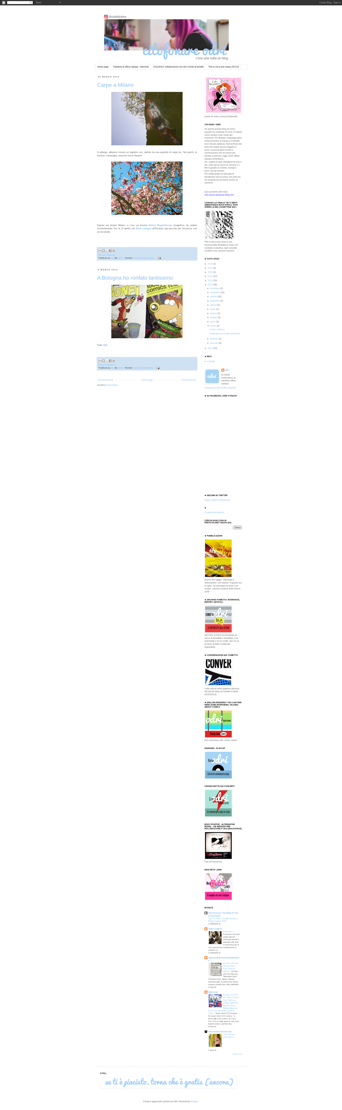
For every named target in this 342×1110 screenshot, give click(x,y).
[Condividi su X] (107, 250)
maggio (214, 317)
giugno (213, 313)
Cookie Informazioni (214, 512)
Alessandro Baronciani (220, 1031)
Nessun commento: (107, 255)
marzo (213, 326)
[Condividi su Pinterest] (113, 250)
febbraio (214, 339)
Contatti (211, 361)
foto (141, 258)
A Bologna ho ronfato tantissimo (135, 278)
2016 (210, 268)
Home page (103, 67)
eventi (136, 258)
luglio (213, 309)
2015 (210, 272)
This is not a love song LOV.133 (223, 67)
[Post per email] (159, 258)
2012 (210, 284)
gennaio (214, 343)
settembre (215, 301)
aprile (213, 321)
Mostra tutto (237, 1054)
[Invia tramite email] (100, 250)
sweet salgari (215, 929)
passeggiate (149, 258)
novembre (215, 292)
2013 (210, 280)
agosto (213, 305)
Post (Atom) (112, 385)
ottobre (213, 296)
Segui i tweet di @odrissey (217, 500)
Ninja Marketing (146, 368)
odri (227, 370)
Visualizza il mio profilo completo (220, 388)
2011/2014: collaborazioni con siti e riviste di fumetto (178, 67)
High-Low (213, 992)
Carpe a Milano (115, 85)
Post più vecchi (189, 380)
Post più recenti (105, 380)
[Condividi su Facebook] (110, 250)
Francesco (228, 931)
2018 (210, 264)
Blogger (194, 1101)
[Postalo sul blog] (103, 250)
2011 (210, 348)
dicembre (215, 288)
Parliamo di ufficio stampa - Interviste (131, 67)
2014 (210, 276)
